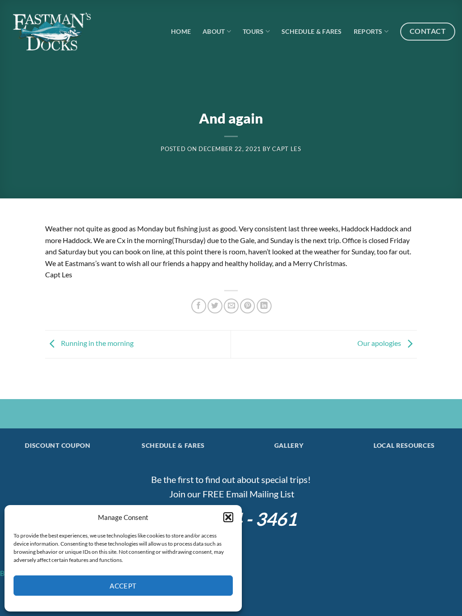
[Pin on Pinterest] (247, 306)
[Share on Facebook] (198, 306)
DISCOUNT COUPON (57, 445)
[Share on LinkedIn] (264, 306)
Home (181, 31)
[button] (228, 517)
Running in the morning (97, 343)
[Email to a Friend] (231, 306)
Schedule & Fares (312, 31)
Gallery (289, 445)
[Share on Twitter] (215, 306)
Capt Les (286, 148)
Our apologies (379, 343)
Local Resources (404, 445)
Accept (123, 586)
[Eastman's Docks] (52, 31)
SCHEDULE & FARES (173, 445)
